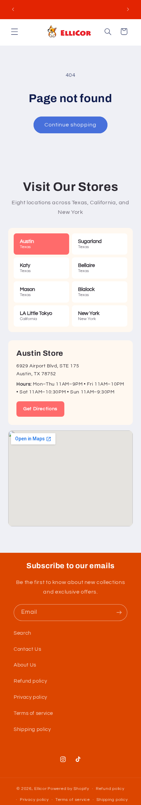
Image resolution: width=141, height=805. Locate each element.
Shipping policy (32, 729)
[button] (14, 31)
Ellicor (40, 789)
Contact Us (27, 649)
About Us (25, 665)
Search (22, 633)
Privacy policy (30, 697)
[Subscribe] (119, 612)
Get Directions (40, 408)
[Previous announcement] (13, 9)
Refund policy (30, 681)
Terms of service (33, 713)
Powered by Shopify (68, 789)
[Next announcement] (128, 9)
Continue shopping (70, 124)
